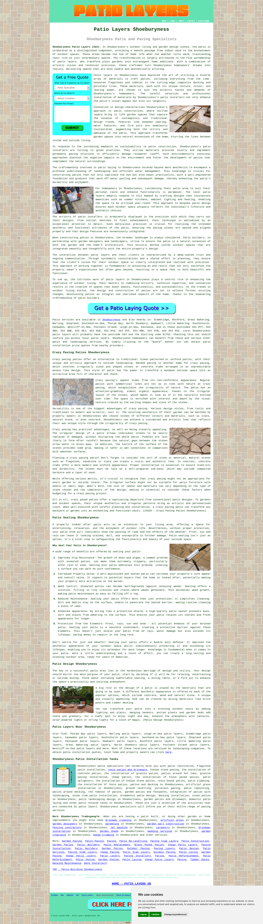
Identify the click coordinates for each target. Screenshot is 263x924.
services (161, 835)
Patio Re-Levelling (133, 841)
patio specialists (110, 766)
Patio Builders (88, 844)
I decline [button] (155, 914)
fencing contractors (67, 827)
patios (146, 290)
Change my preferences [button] (175, 914)
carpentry (163, 827)
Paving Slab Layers (164, 841)
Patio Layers (110, 856)
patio (102, 167)
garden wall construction (165, 824)
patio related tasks (93, 803)
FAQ (77, 895)
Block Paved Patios (149, 844)
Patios (159, 856)
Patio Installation (104, 895)
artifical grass (172, 820)
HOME (164, 21)
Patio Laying (188, 852)
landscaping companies (189, 748)
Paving (111, 841)
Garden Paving (72, 841)
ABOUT (181, 21)
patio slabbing (198, 780)
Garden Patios (62, 844)
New (62, 895)
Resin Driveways (123, 895)
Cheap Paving (109, 852)
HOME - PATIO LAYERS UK (131, 883)
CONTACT (191, 21)
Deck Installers (95, 863)
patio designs (182, 499)
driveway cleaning (118, 820)
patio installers (172, 97)
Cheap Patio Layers (182, 844)
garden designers (64, 824)
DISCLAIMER (203, 21)
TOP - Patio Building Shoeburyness (77, 869)
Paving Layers (164, 848)
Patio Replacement (117, 844)
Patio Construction (195, 841)
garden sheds (109, 831)
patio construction (128, 111)
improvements (61, 820)
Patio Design (189, 848)
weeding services (160, 831)
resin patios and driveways (127, 769)
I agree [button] (143, 914)
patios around (62, 792)
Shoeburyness (111, 319)
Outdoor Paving (138, 848)
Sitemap (54, 895)
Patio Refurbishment (184, 856)
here (168, 752)
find (63, 733)
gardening (112, 824)
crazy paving (138, 423)
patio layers (67, 61)
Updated (69, 895)
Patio (56, 319)
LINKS (172, 21)
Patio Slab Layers (136, 852)
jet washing (119, 827)
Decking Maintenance (66, 863)
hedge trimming (103, 835)
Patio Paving (94, 841)
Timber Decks (199, 859)
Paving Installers (137, 856)
